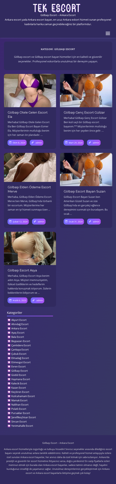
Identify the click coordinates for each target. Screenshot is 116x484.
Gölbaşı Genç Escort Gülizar (84, 112)
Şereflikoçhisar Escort (23, 417)
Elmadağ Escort (20, 358)
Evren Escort (18, 366)
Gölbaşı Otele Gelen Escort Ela (28, 115)
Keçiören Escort (20, 392)
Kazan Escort (18, 387)
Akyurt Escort (19, 320)
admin (38, 142)
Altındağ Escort (20, 324)
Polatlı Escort (18, 409)
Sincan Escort (19, 421)
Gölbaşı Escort (19, 370)
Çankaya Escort (20, 349)
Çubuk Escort (18, 353)
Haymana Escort (20, 379)
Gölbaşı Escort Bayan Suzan (85, 191)
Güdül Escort (18, 375)
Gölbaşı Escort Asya (22, 270)
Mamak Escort (19, 400)
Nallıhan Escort (20, 404)
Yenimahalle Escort (22, 425)
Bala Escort (17, 337)
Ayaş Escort (17, 332)
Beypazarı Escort (20, 341)
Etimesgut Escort (21, 362)
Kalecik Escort (19, 383)
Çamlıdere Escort (21, 345)
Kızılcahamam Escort (23, 396)
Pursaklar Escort (20, 413)
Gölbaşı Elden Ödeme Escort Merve (29, 189)
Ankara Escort (19, 328)
